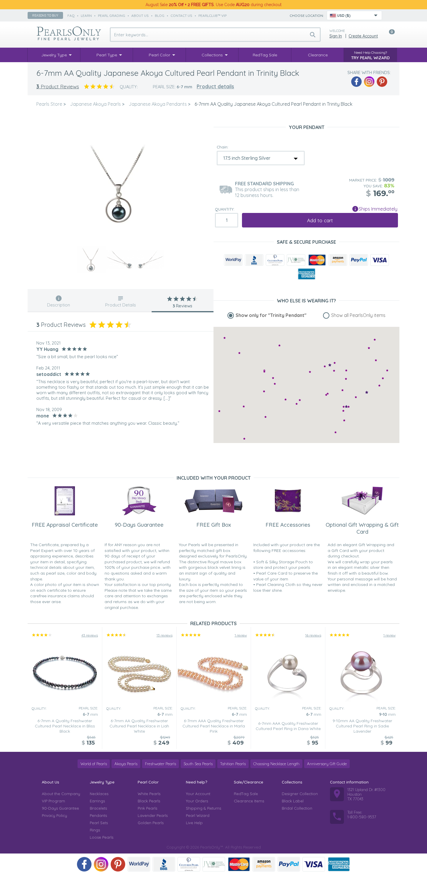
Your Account (198, 793)
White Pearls (149, 793)
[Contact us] (390, 15)
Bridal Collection (297, 808)
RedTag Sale (246, 793)
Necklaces (99, 793)
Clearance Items (249, 801)
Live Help (194, 822)
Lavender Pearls (153, 815)
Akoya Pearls (125, 763)
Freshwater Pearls (160, 763)
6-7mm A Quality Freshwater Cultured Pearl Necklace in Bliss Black (65, 726)
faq (71, 15)
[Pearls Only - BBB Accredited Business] (254, 260)
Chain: (222, 147)
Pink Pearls (147, 808)
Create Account (363, 36)
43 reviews (89, 635)
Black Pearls (149, 801)
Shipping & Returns (203, 808)
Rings (95, 830)
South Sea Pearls (198, 763)
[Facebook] (356, 81)
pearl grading (111, 15)
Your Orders (197, 801)
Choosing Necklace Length (276, 763)
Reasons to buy (45, 15)
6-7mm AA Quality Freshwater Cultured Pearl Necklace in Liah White (139, 726)
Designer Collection (300, 793)
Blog (159, 15)
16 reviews (313, 635)
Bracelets (98, 808)
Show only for (271, 315)
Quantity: (224, 209)
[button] (383, 378)
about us (140, 15)
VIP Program (53, 801)
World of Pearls (93, 763)
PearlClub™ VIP (212, 15)
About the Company (61, 793)
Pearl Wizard (197, 815)
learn (86, 15)
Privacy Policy (54, 815)
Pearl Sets (99, 822)
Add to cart (320, 220)
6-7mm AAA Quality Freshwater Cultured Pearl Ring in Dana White (288, 726)
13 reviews (165, 635)
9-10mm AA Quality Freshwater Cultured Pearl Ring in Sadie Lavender (362, 726)
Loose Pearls (101, 837)
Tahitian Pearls (233, 763)
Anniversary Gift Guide (327, 763)
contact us (181, 15)
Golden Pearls (151, 822)
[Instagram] (369, 81)
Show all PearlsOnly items (358, 315)
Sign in (335, 36)
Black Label (293, 801)
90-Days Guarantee (60, 808)
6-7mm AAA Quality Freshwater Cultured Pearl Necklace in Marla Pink (213, 726)
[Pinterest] (382, 81)
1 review (241, 635)
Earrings (97, 801)
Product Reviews (57, 86)
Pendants (98, 815)
